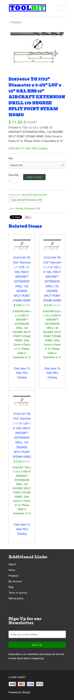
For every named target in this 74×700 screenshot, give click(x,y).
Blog (11, 587)
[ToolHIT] (27, 8)
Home (12, 570)
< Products (15, 22)
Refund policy (16, 598)
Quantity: (14, 175)
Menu (61, 7)
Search (12, 564)
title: (11, 158)
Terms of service (18, 592)
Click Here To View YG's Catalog (28, 148)
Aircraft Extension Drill (34, 194)
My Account (15, 581)
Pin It (28, 217)
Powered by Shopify (20, 692)
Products (13, 575)
